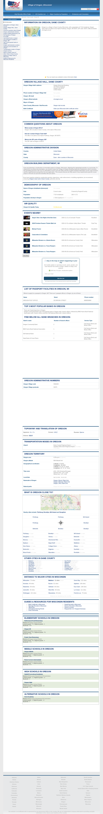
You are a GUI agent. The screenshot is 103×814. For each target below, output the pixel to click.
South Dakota (88, 779)
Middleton (77, 543)
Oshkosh (51, 586)
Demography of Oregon (37, 185)
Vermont (88, 793)
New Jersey (63, 784)
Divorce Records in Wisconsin (73, 606)
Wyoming (88, 804)
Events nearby (32, 213)
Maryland (38, 795)
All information (8, 22)
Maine (38, 793)
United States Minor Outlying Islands (88, 788)
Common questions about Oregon (43, 124)
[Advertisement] (61, 56)
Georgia (14, 802)
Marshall (30, 569)
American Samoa (14, 782)
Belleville (35, 528)
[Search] (98, 9)
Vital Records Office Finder (22, 14)
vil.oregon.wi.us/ (46, 30)
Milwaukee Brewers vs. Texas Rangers (43, 246)
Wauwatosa (51, 593)
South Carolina (88, 777)
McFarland (53, 512)
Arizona (14, 784)
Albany (76, 546)
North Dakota (63, 793)
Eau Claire (77, 586)
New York (63, 788)
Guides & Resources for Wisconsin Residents (49, 602)
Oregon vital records (59, 105)
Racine (50, 583)
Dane (55, 157)
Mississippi (39, 804)
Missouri (38, 806)
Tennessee (88, 781)
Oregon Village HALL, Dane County (43, 82)
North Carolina (63, 790)
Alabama (14, 777)
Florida (14, 799)
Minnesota (39, 801)
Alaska (14, 779)
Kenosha (25, 583)
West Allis (51, 590)
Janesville (26, 590)
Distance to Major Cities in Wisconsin (45, 577)
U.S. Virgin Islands (88, 786)
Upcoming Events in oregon (10, 38)
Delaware (14, 797)
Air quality (30, 203)
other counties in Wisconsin (65, 157)
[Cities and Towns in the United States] (14, 8)
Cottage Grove (52, 546)
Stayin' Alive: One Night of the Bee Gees (44, 217)
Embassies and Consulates (80, 14)
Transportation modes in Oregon (42, 441)
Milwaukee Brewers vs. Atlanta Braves (43, 240)
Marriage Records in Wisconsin (37, 606)
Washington (88, 797)
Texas (88, 784)
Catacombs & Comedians (40, 234)
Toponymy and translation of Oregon (45, 429)
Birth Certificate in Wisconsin (36, 604)
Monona (25, 540)
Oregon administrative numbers (42, 380)
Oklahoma (63, 799)
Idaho (38, 777)
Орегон (82, 432)
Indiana (39, 781)
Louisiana (39, 790)
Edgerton (51, 549)
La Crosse (77, 590)
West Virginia (88, 799)
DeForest (31, 566)
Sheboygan (26, 593)
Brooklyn (46, 512)
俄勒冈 (31, 435)
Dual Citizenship (33, 610)
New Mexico (63, 786)
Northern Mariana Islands (63, 795)
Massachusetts (39, 797)
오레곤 (56, 432)
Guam (14, 804)
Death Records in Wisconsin (73, 604)
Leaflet (60, 509)
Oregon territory (34, 454)
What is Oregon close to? (38, 492)
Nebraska (63, 777)
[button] (43, 496)
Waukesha (26, 586)
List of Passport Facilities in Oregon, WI (46, 289)
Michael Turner (36, 229)
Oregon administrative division (41, 148)
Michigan (38, 799)
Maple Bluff (51, 543)
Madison (25, 543)
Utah (88, 790)
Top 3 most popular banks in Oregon (44, 306)
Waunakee (51, 552)
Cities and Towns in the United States (12, 17)
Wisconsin (24, 17)
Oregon (63, 801)
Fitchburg (40, 512)
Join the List (60, 278)
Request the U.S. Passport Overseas (75, 609)
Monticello (26, 549)
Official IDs (31, 607)
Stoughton (62, 512)
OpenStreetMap (71, 509)
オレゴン (32, 432)
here (75, 77)
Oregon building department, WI (42, 163)
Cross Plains (68, 569)
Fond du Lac (77, 593)
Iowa (38, 784)
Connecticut (14, 795)
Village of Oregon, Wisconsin (40, 5)
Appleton (76, 583)
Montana (38, 808)
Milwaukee (26, 580)
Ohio (63, 797)
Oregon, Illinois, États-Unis (61, 480)
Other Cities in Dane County (39, 558)
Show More (25, 255)
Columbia (14, 793)
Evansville (77, 540)
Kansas (39, 786)
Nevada (63, 779)
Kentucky (38, 788)
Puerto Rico (63, 806)
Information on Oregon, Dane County (45, 22)
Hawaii (14, 806)
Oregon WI (36, 17)
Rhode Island (63, 808)
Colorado (14, 790)
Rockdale (76, 552)
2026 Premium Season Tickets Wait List (44, 223)
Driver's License (69, 607)
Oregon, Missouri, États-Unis (62, 482)
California (14, 788)
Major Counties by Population (59, 14)
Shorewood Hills (53, 540)
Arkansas (14, 786)
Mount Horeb (26, 552)
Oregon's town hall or (35, 179)
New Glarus (26, 546)
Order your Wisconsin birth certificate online (66, 108)
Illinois (39, 779)
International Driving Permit (36, 609)
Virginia (88, 795)
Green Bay (77, 580)
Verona (50, 536)
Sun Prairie (68, 561)
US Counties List (40, 14)
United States (57, 151)
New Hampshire (63, 781)
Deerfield (76, 549)
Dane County (30, 17)
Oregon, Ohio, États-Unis (61, 483)
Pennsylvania (63, 804)
